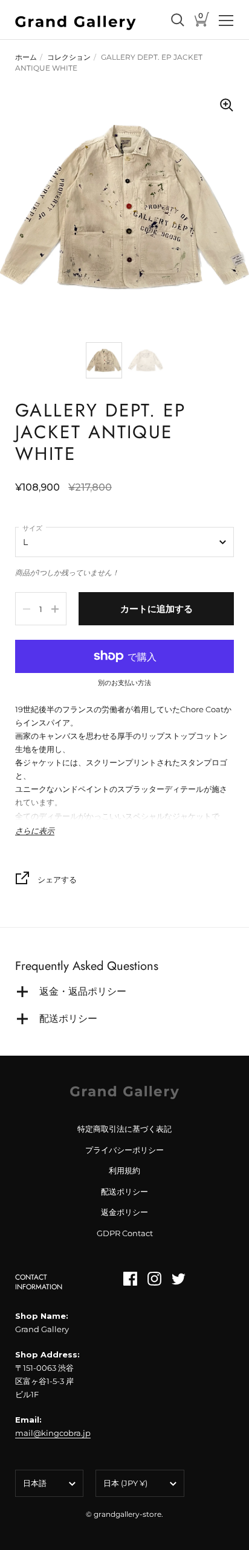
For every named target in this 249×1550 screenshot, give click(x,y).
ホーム (26, 57)
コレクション (69, 57)
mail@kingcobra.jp (53, 1433)
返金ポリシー (124, 1212)
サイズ (32, 528)
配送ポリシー (124, 1191)
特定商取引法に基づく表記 (124, 1129)
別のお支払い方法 (124, 683)
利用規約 (124, 1170)
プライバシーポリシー (124, 1150)
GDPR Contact (125, 1233)
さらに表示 (34, 830)
